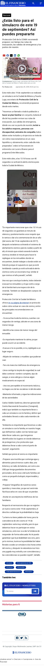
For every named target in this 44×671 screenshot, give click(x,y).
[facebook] (7, 55)
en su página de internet (18, 303)
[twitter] (11, 55)
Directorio (17, 659)
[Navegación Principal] (41, 3)
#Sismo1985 (20, 567)
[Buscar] (35, 3)
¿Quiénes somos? (6, 659)
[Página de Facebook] (17, 638)
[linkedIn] (15, 55)
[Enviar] (35, 591)
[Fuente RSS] (26, 638)
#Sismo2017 (28, 571)
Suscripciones (27, 659)
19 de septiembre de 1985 (24, 563)
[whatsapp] (18, 55)
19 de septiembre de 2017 (13, 571)
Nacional (6, 15)
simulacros (9, 567)
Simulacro (9, 563)
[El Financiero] (13, 3)
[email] (4, 55)
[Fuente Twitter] (21, 638)
